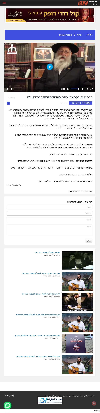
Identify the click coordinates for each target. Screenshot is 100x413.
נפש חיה (71, 191)
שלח (89, 241)
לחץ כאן (53, 154)
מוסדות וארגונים (65, 35)
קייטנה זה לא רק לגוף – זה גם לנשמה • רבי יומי (41, 294)
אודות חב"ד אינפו (87, 396)
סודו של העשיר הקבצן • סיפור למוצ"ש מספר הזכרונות (38, 356)
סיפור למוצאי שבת (54, 276)
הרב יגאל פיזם (81, 191)
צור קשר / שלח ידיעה (71, 396)
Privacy (97, 410)
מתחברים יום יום (54, 255)
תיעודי (79, 35)
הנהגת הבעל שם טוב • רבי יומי (47, 252)
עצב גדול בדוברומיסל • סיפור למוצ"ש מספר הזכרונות (38, 315)
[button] (7, 405)
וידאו (89, 34)
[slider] (35, 89)
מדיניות (48, 396)
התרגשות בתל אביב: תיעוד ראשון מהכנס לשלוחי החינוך (37, 335)
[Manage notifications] (94, 403)
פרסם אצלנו (57, 396)
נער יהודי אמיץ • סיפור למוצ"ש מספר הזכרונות (41, 273)
